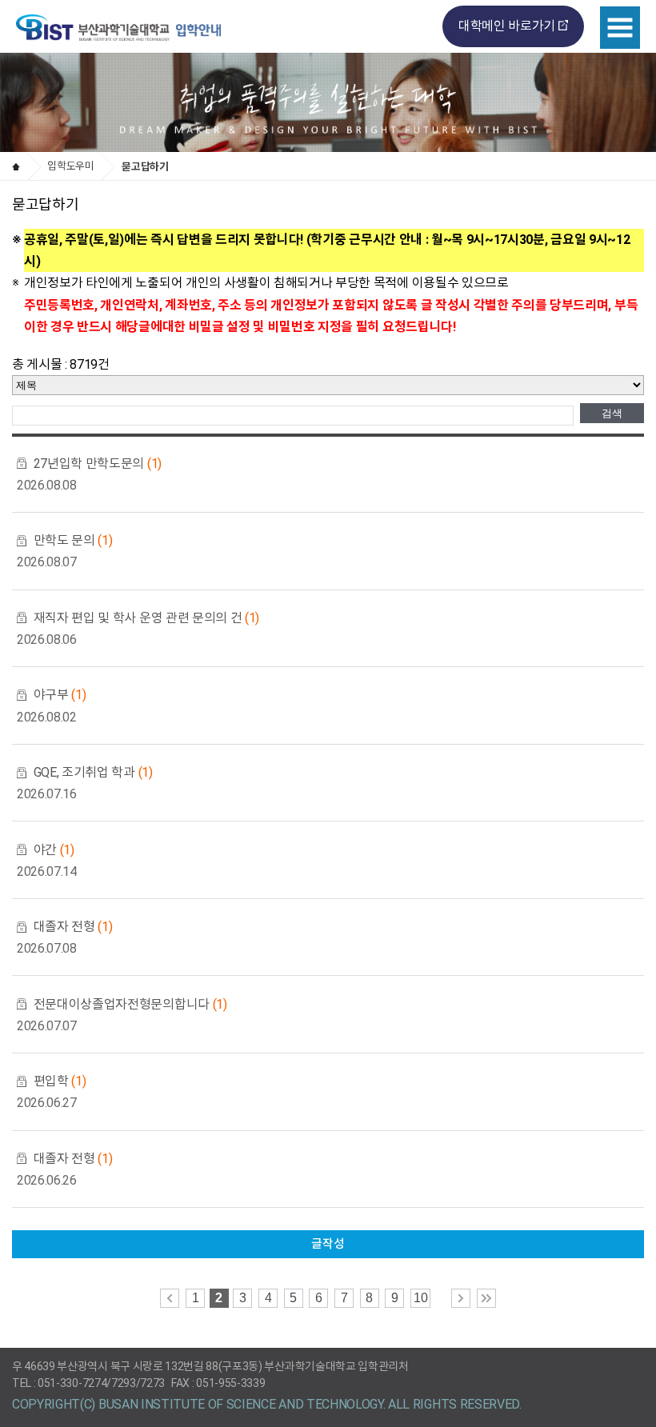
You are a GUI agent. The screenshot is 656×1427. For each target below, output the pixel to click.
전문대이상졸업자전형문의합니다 (130, 1004)
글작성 (327, 1244)
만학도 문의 (73, 540)
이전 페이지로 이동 (169, 1298)
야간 (54, 849)
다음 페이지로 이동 (460, 1298)
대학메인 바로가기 (506, 26)
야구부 (60, 694)
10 (420, 1298)
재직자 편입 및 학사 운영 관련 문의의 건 (146, 618)
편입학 (60, 1081)
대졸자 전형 (73, 926)
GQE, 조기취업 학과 (93, 772)
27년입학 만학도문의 (98, 463)
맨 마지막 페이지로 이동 (486, 1298)
